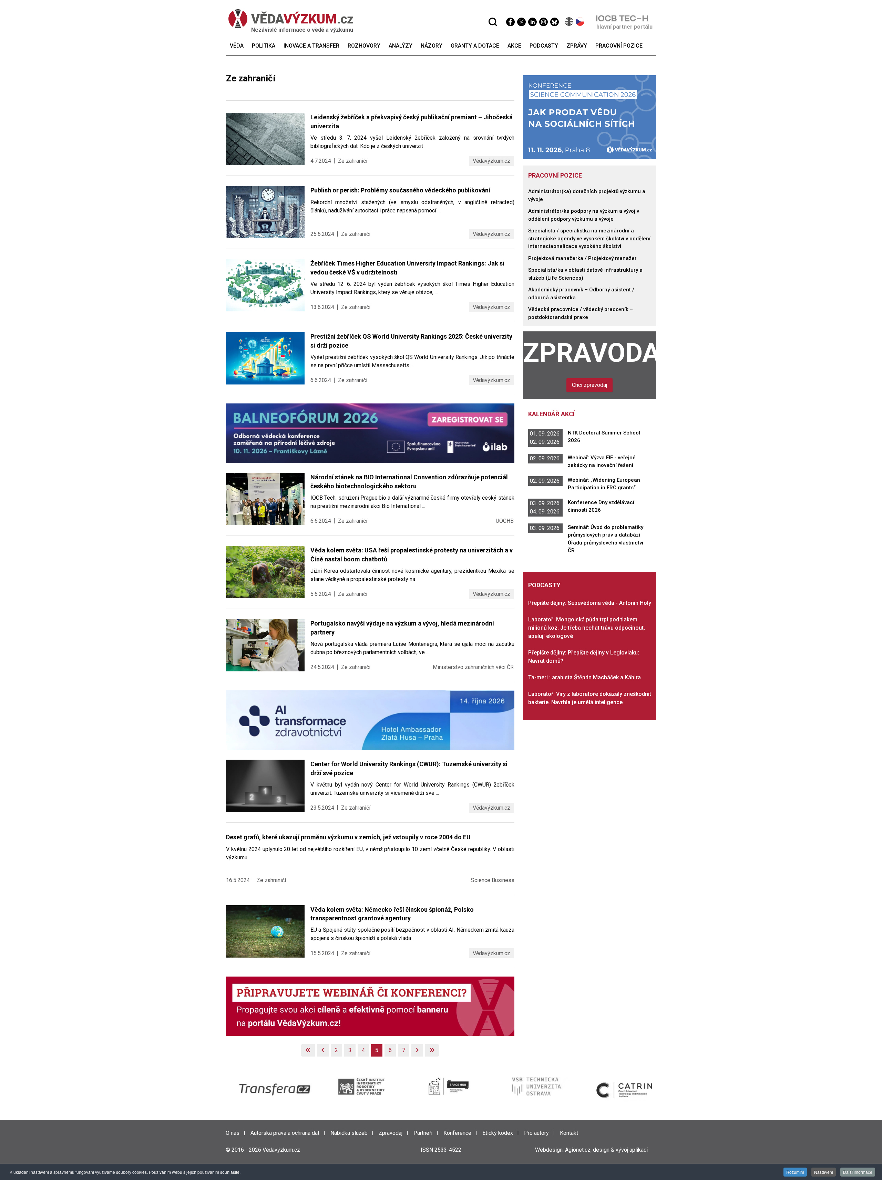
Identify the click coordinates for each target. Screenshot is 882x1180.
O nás (232, 1133)
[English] (569, 21)
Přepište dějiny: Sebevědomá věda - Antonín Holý (589, 603)
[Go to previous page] (323, 1050)
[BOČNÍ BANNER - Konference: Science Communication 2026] (590, 116)
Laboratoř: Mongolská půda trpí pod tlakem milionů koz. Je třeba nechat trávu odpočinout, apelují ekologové (586, 627)
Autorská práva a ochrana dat (284, 1133)
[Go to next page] (417, 1050)
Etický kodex (497, 1133)
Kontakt (569, 1133)
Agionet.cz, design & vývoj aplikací (606, 1150)
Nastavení (823, 1172)
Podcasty (544, 585)
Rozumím (795, 1172)
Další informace (857, 1172)
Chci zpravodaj (589, 385)
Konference (457, 1133)
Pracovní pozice (555, 175)
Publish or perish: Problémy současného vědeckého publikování (400, 190)
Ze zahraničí (352, 161)
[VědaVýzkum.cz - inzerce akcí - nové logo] (370, 1005)
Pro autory (536, 1133)
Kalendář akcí (551, 414)
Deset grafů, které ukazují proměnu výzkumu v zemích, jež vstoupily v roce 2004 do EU (348, 837)
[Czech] (580, 21)
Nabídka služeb (349, 1133)
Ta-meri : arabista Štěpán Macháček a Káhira (584, 677)
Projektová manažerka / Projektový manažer (582, 258)
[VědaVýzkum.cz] (290, 18)
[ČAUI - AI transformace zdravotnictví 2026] (370, 720)
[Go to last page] (432, 1050)
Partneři (422, 1133)
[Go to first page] (308, 1050)
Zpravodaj (590, 352)
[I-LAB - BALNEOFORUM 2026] (370, 433)
